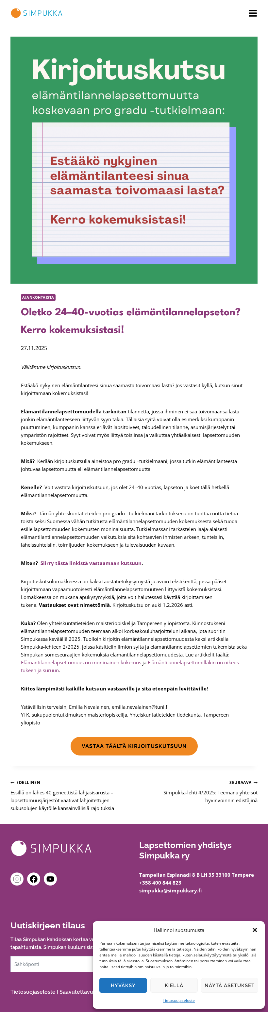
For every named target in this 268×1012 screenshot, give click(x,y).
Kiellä (174, 985)
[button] (255, 930)
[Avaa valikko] (253, 13)
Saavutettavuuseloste (87, 992)
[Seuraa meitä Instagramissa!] (18, 879)
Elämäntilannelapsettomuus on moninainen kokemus (81, 662)
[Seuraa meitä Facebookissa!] (35, 879)
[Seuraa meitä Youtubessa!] (50, 879)
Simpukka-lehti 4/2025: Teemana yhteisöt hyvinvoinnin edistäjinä (210, 792)
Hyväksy (123, 985)
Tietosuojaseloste (179, 1000)
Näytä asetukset (230, 985)
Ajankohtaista (38, 297)
